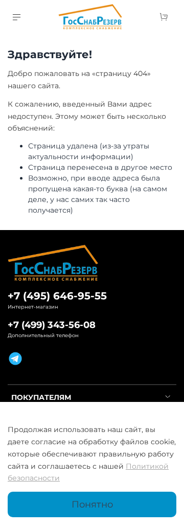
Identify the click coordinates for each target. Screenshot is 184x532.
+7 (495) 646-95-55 (57, 296)
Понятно (92, 504)
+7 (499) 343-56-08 (52, 325)
